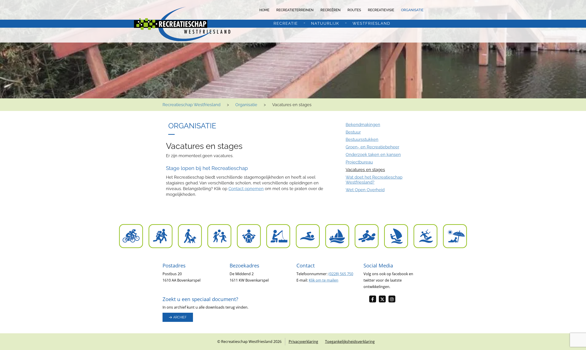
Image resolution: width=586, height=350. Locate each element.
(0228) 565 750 (340, 273)
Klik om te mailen (323, 280)
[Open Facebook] (374, 299)
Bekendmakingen (363, 124)
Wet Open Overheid (365, 189)
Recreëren (330, 10)
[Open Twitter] (383, 299)
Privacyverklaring (303, 341)
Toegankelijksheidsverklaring (350, 341)
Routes (354, 10)
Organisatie (412, 10)
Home (264, 10)
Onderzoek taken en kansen (373, 154)
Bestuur (353, 132)
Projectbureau (359, 162)
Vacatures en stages (365, 169)
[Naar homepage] (182, 24)
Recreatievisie (381, 10)
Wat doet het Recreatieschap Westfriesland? (374, 180)
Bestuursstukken (362, 139)
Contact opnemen (246, 188)
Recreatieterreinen (295, 10)
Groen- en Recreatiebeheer (372, 147)
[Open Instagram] (393, 299)
